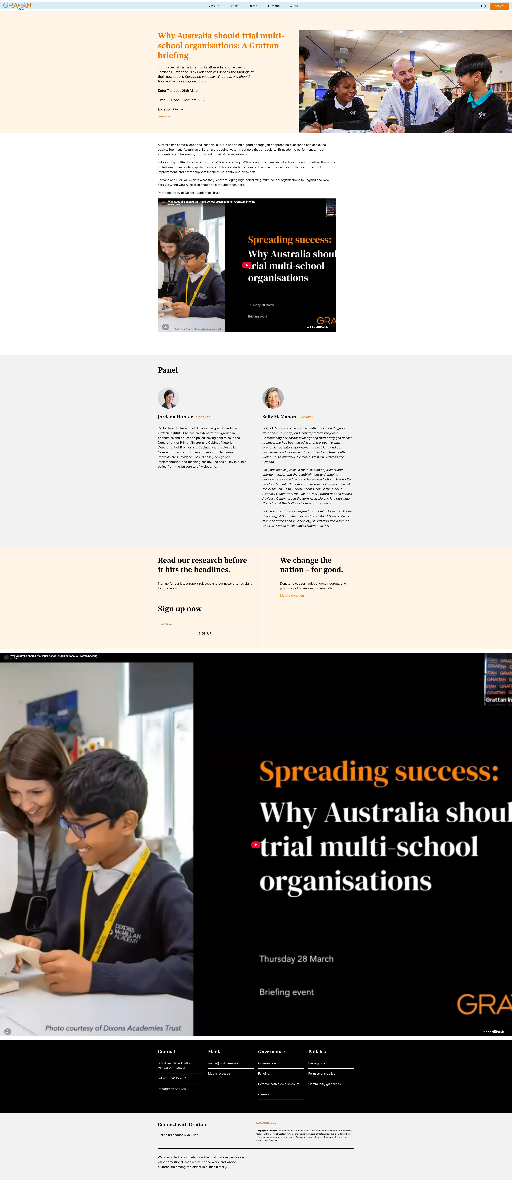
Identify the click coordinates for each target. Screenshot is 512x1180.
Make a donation (292, 595)
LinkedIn (164, 1135)
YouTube (192, 1135)
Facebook (178, 1135)
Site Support (270, 1140)
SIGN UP (205, 633)
